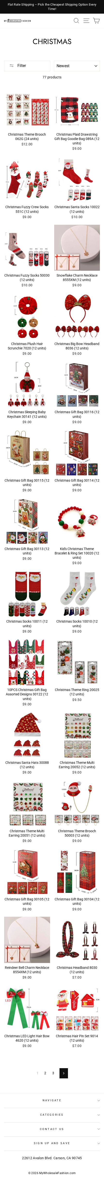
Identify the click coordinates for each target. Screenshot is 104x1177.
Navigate (52, 1100)
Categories (52, 1114)
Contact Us (52, 1129)
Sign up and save (52, 1143)
